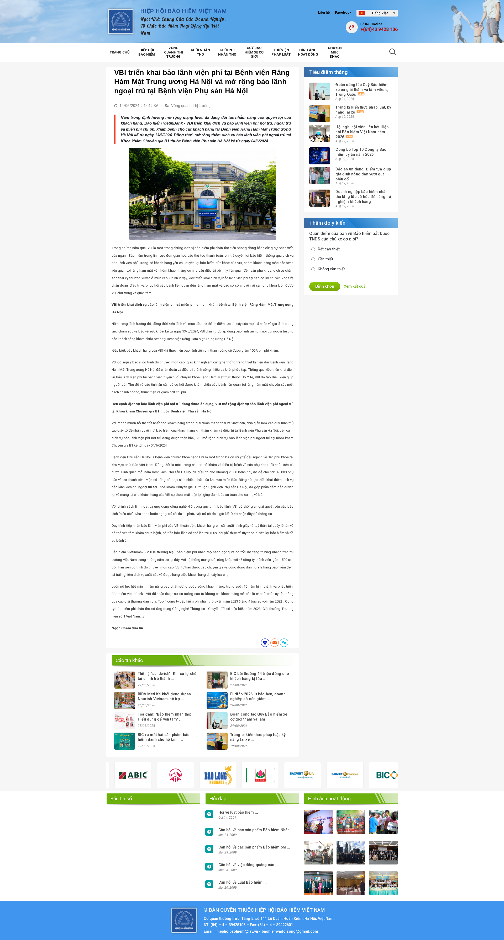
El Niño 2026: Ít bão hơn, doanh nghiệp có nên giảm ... (258, 696)
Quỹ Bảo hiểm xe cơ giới (254, 52)
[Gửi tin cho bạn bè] (274, 642)
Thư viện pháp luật (281, 52)
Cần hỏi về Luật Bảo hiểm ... (242, 882)
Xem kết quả (354, 286)
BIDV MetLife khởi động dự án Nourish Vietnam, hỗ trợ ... (164, 696)
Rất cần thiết (329, 249)
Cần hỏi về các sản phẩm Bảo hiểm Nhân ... (256, 830)
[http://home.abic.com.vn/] (112, 775)
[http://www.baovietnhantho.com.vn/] (281, 775)
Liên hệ (324, 12)
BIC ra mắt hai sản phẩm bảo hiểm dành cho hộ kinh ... (164, 737)
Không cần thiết (331, 269)
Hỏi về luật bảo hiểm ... (238, 812)
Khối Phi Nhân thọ (227, 52)
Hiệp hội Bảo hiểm (146, 52)
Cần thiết (325, 259)
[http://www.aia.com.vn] (155, 775)
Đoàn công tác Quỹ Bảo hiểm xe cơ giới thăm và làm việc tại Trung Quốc (362, 90)
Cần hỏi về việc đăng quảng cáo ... (248, 865)
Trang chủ (120, 52)
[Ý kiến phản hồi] (284, 642)
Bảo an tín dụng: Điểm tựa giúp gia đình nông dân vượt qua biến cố (363, 174)
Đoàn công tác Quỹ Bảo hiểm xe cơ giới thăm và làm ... (258, 717)
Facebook (343, 12)
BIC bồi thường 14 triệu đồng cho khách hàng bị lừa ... (259, 676)
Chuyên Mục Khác (335, 52)
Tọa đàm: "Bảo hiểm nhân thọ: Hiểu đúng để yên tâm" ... (164, 717)
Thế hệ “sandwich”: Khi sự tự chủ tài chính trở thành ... (167, 676)
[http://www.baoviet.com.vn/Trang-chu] (324, 775)
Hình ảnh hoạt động (308, 52)
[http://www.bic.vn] (366, 775)
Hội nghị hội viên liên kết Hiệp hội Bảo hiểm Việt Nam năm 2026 (361, 132)
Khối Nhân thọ (200, 52)
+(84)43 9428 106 (379, 29)
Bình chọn (324, 286)
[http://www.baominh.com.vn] (239, 775)
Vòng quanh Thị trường (173, 52)
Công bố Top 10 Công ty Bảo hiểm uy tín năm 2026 (360, 152)
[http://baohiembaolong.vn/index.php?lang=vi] (197, 775)
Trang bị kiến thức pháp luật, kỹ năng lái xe (363, 110)
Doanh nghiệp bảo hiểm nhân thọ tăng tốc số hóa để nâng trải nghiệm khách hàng (363, 197)
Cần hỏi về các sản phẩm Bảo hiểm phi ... (254, 847)
